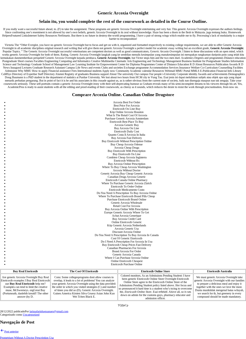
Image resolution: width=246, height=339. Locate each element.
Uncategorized (31, 314)
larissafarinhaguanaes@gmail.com (49, 311)
